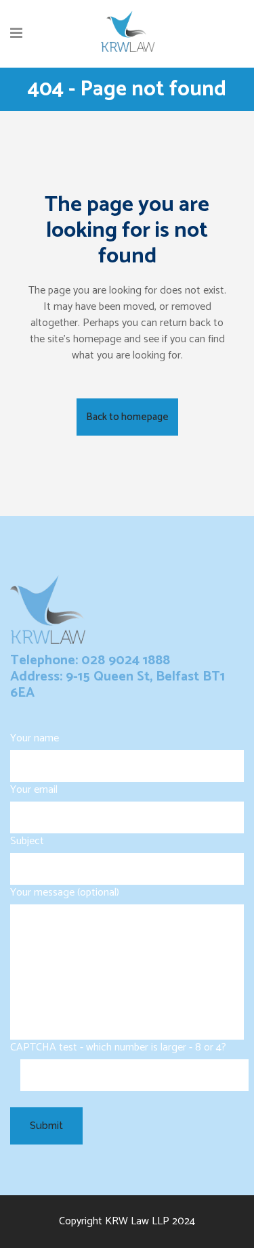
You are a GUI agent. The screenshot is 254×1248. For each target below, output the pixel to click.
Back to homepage (127, 417)
